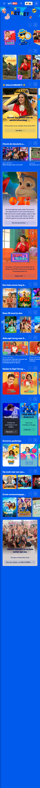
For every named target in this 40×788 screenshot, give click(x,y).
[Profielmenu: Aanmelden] (36, 3)
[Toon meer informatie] (26, 149)
